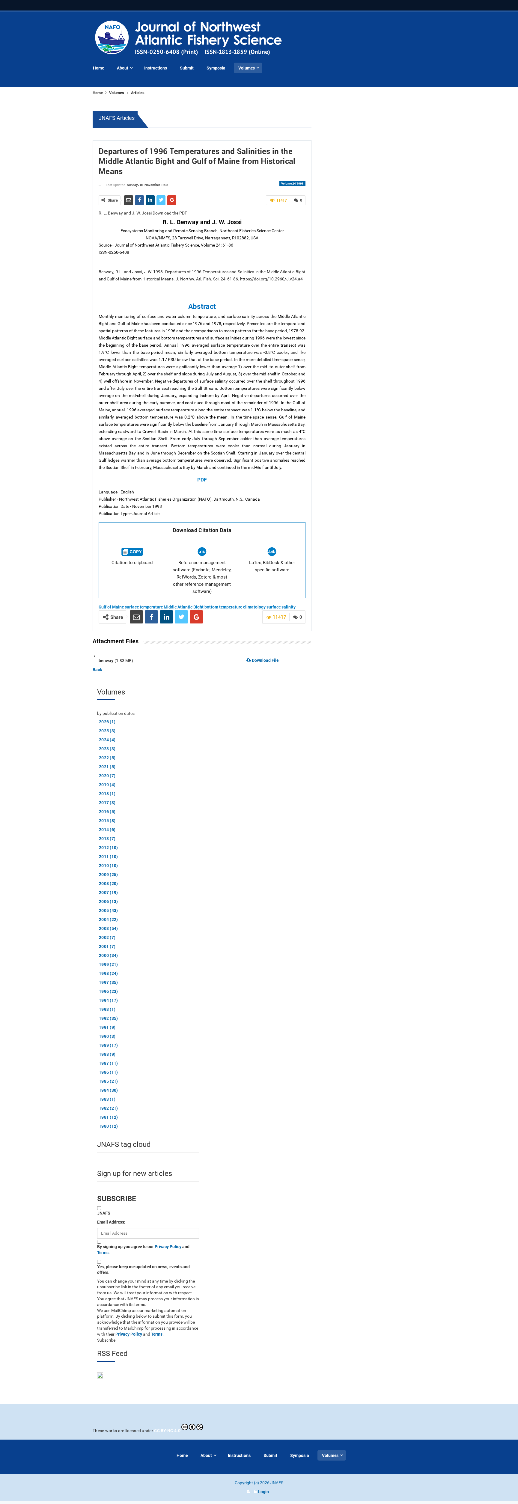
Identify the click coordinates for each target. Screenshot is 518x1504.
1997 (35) (108, 982)
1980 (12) (108, 1126)
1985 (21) (108, 1081)
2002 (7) (107, 937)
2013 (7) (107, 838)
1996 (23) (108, 991)
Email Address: (111, 1222)
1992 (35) (108, 1018)
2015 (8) (107, 820)
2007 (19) (108, 892)
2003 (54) (108, 928)
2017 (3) (107, 802)
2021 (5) (107, 766)
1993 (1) (107, 1009)
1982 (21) (108, 1108)
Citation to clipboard (132, 562)
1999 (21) (108, 964)
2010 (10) (108, 865)
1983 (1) (107, 1099)
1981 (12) (108, 1117)
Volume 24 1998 (292, 183)
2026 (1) (107, 721)
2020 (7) (107, 775)
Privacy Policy (168, 1246)
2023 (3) (107, 748)
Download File (264, 660)
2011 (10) (108, 856)
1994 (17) (108, 1000)
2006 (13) (108, 901)
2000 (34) (108, 955)
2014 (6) (107, 829)
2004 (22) (108, 919)
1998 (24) (108, 973)
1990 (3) (107, 1036)
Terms (103, 1252)
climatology (254, 607)
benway (106, 660)
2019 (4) (107, 784)
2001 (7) (107, 946)
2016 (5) (107, 811)
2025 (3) (107, 730)
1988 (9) (107, 1054)
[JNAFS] (188, 38)
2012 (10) (108, 847)
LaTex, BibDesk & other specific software (272, 566)
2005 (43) (108, 910)
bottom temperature (223, 607)
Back (97, 669)
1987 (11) (108, 1063)
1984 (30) (108, 1090)
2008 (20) (108, 883)
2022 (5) (107, 757)
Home (98, 92)
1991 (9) (107, 1027)
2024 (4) (107, 739)
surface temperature (144, 607)
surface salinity (281, 607)
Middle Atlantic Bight (184, 607)
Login (263, 1491)
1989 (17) (108, 1045)
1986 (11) (108, 1072)
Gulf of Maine (111, 607)
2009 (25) (108, 874)
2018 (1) (107, 793)
